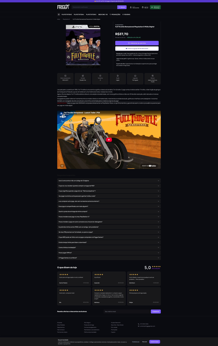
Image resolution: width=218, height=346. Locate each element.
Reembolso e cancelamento (91, 330)
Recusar (144, 342)
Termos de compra (62, 332)
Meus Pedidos (61, 325)
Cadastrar (156, 311)
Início (58, 19)
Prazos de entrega (89, 325)
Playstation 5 (66, 19)
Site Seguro (87, 322)
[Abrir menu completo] (58, 14)
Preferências (135, 342)
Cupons (113, 332)
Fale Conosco (61, 330)
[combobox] (94, 7)
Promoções (114, 330)
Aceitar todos (155, 342)
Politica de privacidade (90, 332)
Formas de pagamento (90, 327)
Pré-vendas (114, 327)
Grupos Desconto (115, 322)
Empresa (59, 322)
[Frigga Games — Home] (63, 7)
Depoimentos (60, 327)
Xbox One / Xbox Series (117, 325)
